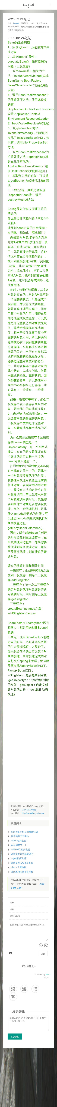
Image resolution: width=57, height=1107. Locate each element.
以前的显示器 (40, 26)
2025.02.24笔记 (29, 809)
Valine (47, 974)
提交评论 (14, 1036)
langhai (28, 4)
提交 (43, 953)
